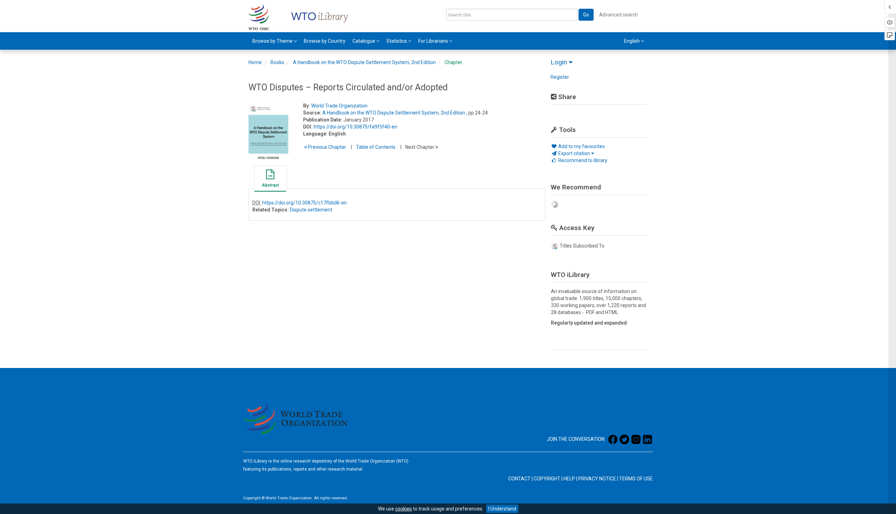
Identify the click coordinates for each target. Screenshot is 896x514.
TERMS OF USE (636, 478)
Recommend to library (582, 160)
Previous (326, 147)
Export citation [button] (574, 153)
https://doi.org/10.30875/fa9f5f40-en (355, 127)
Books (277, 62)
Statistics (397, 41)
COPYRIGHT (547, 478)
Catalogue (364, 41)
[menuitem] (274, 41)
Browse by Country (324, 41)
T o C (376, 147)
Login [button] (560, 62)
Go (586, 15)
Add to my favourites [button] (581, 146)
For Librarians (433, 41)
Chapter (453, 62)
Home (255, 62)
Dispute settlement (311, 210)
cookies (403, 509)
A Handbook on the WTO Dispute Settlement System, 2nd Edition (364, 62)
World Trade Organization (339, 106)
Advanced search (618, 15)
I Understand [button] (502, 509)
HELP (569, 478)
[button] (270, 179)
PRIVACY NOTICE (597, 478)
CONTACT (519, 478)
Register (560, 77)
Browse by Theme (273, 41)
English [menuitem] (632, 41)
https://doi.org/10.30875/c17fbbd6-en (304, 203)
